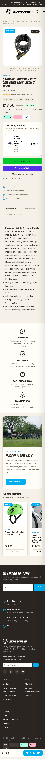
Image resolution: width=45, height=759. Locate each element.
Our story (6, 712)
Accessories (7, 699)
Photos (35, 31)
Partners (6, 723)
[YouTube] (23, 671)
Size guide (29, 688)
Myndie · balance (9, 688)
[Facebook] (5, 671)
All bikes (6, 684)
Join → (39, 587)
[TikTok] (17, 671)
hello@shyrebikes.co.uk (12, 659)
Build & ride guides (32, 692)
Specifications (28, 209)
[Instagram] (11, 671)
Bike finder (29, 684)
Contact (28, 696)
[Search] (32, 12)
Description (11, 209)
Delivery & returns (14, 214)
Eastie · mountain (9, 696)
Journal (5, 727)
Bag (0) (38, 11)
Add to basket (22, 161)
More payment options (22, 174)
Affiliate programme (10, 719)
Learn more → (15, 482)
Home (5, 21)
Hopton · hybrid (9, 692)
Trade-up (6, 715)
